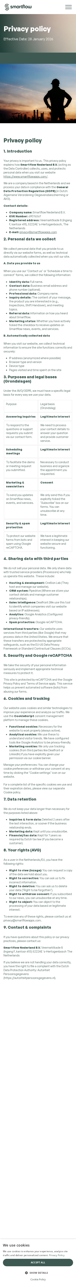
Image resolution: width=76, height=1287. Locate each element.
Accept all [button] (38, 1262)
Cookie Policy (38, 1279)
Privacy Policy (57, 1255)
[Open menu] (67, 7)
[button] (38, 1272)
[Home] (18, 7)
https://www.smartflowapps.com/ (26, 176)
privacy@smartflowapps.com (38, 232)
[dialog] (38, 1263)
